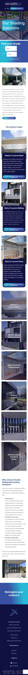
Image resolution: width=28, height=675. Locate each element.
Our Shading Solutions (14, 622)
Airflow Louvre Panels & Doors (14, 457)
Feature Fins (14, 427)
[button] (5, 8)
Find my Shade (14, 59)
